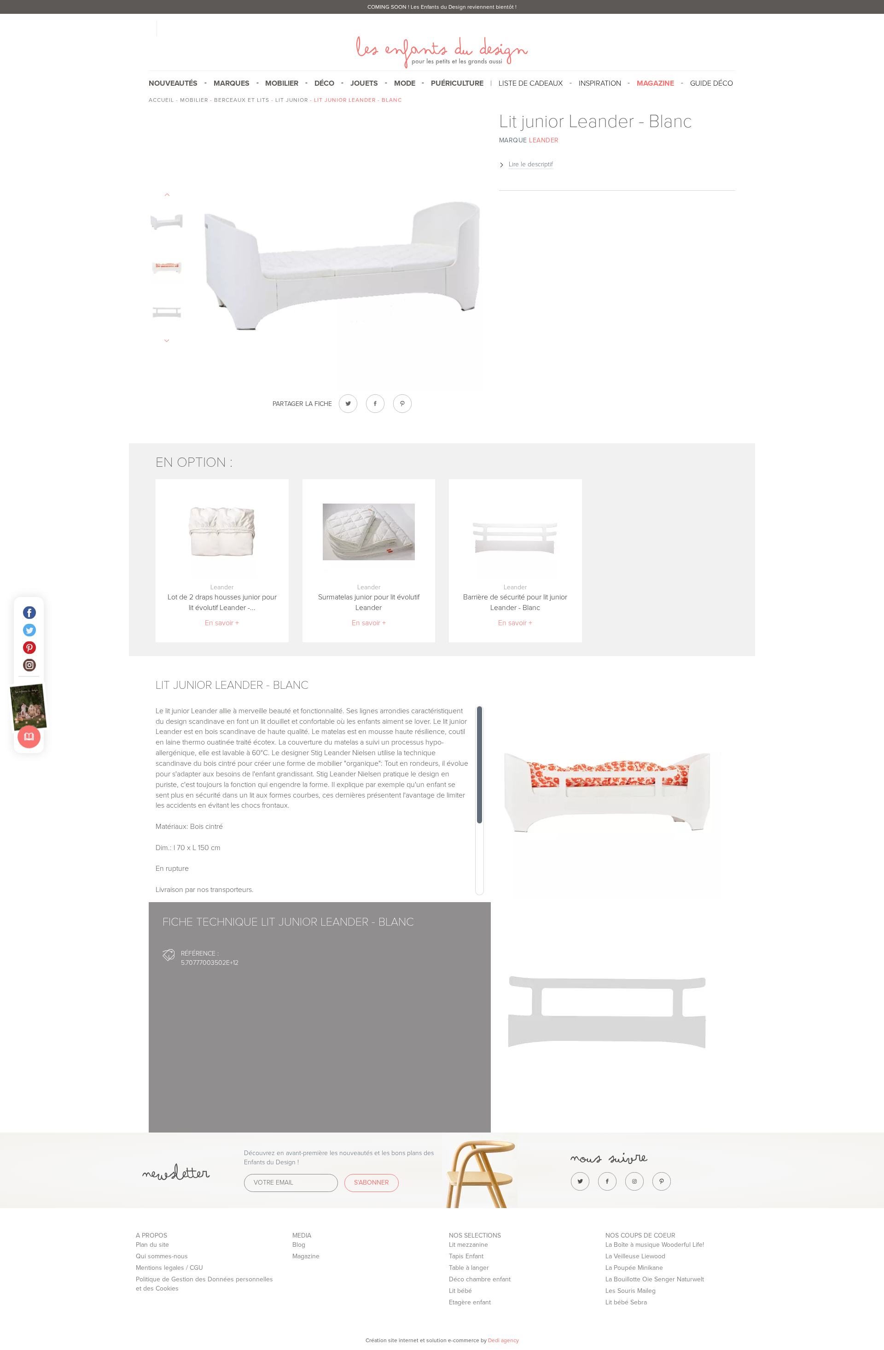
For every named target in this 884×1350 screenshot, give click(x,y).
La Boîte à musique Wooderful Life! (654, 1245)
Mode (404, 83)
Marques (232, 83)
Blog (298, 1245)
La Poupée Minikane (634, 1268)
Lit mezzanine (468, 1245)
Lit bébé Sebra (626, 1302)
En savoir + (222, 623)
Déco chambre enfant (480, 1279)
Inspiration (600, 83)
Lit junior (291, 100)
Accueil (161, 100)
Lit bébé (460, 1291)
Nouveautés (173, 83)
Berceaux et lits (241, 100)
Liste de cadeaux (531, 83)
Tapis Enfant (466, 1256)
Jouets (364, 83)
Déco (324, 83)
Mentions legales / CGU (169, 1268)
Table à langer (469, 1268)
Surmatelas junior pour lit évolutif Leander (368, 602)
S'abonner (371, 1182)
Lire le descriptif (531, 164)
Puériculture (457, 83)
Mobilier (281, 83)
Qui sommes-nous (162, 1256)
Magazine (306, 1256)
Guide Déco (711, 83)
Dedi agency (503, 1340)
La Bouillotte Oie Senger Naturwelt (654, 1279)
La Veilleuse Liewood (635, 1256)
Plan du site (152, 1245)
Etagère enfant (470, 1302)
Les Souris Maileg (630, 1291)
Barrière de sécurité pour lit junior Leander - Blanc (515, 602)
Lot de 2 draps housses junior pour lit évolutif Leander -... (222, 602)
